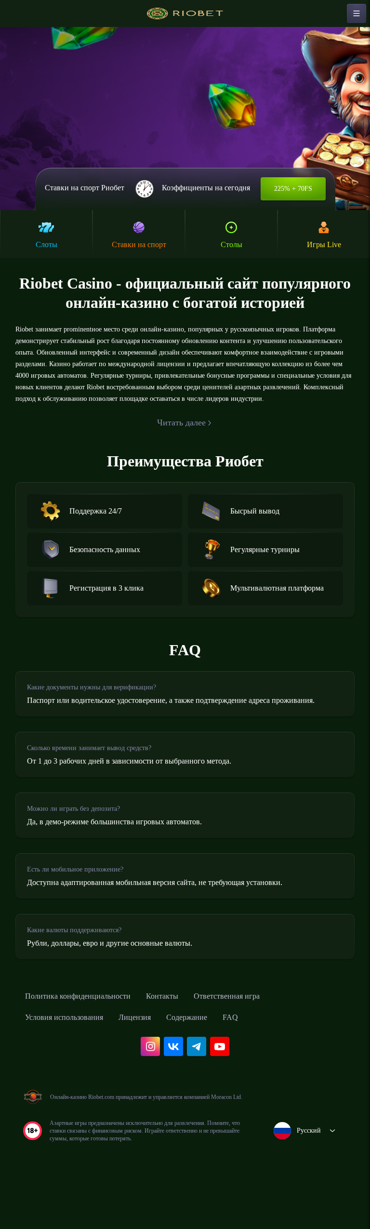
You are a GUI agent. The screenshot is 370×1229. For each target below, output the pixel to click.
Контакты (182, 1041)
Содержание (209, 1063)
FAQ (257, 1063)
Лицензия (151, 1063)
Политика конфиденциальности (86, 1041)
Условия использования (71, 1063)
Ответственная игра (254, 1041)
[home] (185, 13)
